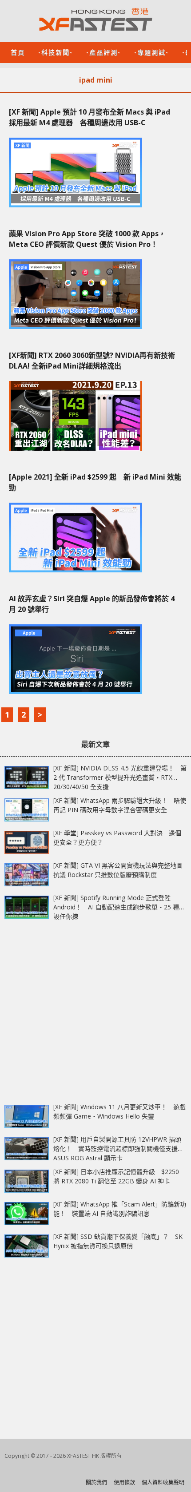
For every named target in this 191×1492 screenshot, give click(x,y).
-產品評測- (103, 51)
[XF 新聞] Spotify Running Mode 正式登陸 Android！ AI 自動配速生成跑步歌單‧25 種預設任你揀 (119, 907)
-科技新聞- (55, 51)
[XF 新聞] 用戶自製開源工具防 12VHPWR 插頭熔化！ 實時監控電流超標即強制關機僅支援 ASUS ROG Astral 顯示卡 (117, 1148)
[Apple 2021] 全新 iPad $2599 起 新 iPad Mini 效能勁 (95, 482)
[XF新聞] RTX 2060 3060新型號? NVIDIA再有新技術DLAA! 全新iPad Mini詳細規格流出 (92, 360)
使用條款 (124, 1482)
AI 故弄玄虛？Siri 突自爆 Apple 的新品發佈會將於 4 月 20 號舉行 (92, 604)
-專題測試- (151, 51)
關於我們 (96, 1482)
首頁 (18, 51)
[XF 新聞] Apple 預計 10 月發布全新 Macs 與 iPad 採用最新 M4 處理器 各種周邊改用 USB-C (93, 117)
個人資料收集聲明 (163, 1482)
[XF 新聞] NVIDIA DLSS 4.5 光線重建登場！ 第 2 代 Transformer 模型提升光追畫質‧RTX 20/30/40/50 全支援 (120, 777)
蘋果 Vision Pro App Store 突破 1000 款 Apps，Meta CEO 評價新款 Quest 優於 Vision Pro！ (87, 239)
